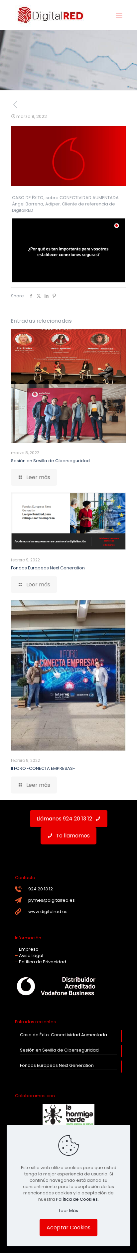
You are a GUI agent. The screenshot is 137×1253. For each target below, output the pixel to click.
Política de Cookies (77, 1199)
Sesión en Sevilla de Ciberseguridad (50, 461)
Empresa (29, 949)
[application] (68, 250)
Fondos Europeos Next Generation (48, 568)
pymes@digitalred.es (51, 900)
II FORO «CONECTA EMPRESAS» (43, 768)
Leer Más (68, 1210)
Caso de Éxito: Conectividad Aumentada (63, 1035)
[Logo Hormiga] (68, 1124)
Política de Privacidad (42, 962)
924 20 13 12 (40, 889)
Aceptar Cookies (68, 1227)
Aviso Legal (31, 955)
